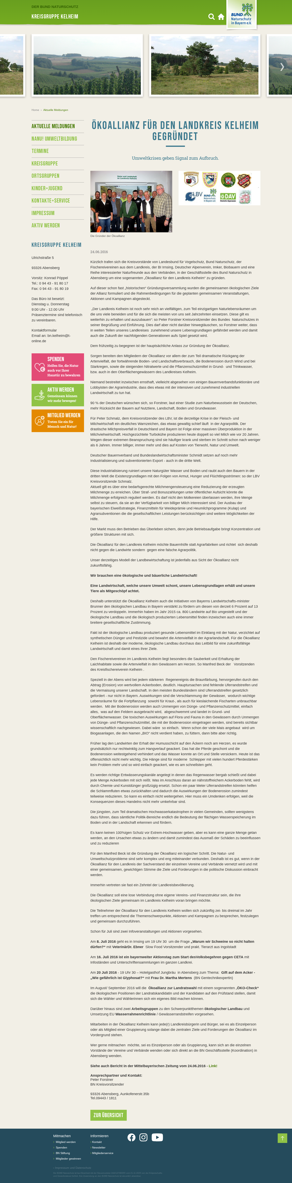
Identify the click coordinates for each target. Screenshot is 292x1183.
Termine (40, 151)
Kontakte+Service (51, 200)
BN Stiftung (62, 1153)
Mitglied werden (65, 1142)
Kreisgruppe (45, 163)
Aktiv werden (46, 225)
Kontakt (97, 1142)
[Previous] (9, 67)
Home (35, 109)
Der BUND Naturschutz (55, 7)
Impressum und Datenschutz (72, 1167)
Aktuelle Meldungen (53, 126)
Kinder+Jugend (47, 188)
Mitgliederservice (102, 1153)
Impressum (43, 213)
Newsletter (98, 1147)
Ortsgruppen (45, 176)
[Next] (282, 67)
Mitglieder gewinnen (68, 1158)
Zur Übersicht (109, 1115)
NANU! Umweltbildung (54, 138)
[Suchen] (211, 16)
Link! (213, 1066)
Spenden (61, 1147)
